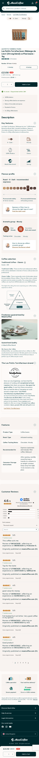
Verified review (8, 537)
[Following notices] (28, 662)
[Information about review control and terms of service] (33, 502)
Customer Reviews (10, 491)
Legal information (7, 718)
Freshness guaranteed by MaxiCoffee (13, 316)
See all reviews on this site (24, 505)
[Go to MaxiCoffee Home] (15, 3)
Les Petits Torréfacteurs (12, 408)
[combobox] (19, 8)
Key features (7, 123)
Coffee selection (9, 259)
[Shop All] (3, 3)
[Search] (3, 8)
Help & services (6, 713)
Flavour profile (8, 174)
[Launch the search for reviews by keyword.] (36, 529)
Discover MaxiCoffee (8, 708)
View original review (8, 553)
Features (6, 425)
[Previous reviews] (12, 662)
